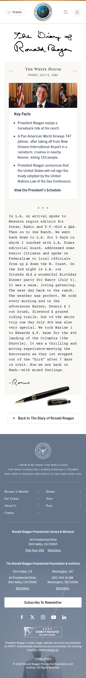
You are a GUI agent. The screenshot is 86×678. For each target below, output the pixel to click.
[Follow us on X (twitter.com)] (32, 617)
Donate (50, 491)
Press (49, 505)
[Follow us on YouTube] (53, 617)
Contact (9, 512)
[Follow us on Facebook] (21, 617)
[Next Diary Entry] (74, 72)
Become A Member (16, 491)
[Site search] (65, 12)
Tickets (17, 12)
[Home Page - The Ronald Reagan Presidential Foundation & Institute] (43, 12)
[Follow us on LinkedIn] (64, 617)
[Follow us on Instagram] (43, 617)
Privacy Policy (43, 658)
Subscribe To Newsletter (43, 602)
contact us (52, 649)
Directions (54, 550)
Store (49, 498)
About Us (10, 505)
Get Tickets (11, 498)
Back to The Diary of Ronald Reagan (46, 418)
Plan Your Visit (34, 550)
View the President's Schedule (37, 190)
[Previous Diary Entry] (11, 72)
